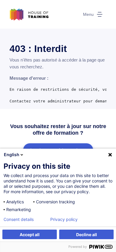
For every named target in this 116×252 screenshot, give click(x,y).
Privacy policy (64, 219)
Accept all (30, 234)
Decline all (86, 234)
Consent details (19, 219)
